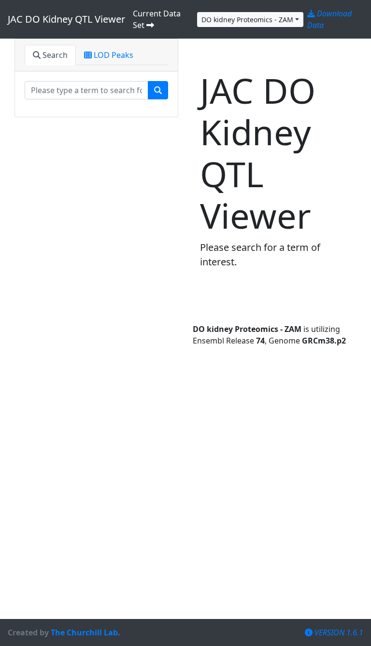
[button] (250, 19)
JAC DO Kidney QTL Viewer (66, 19)
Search (54, 55)
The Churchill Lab (84, 632)
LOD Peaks (112, 55)
